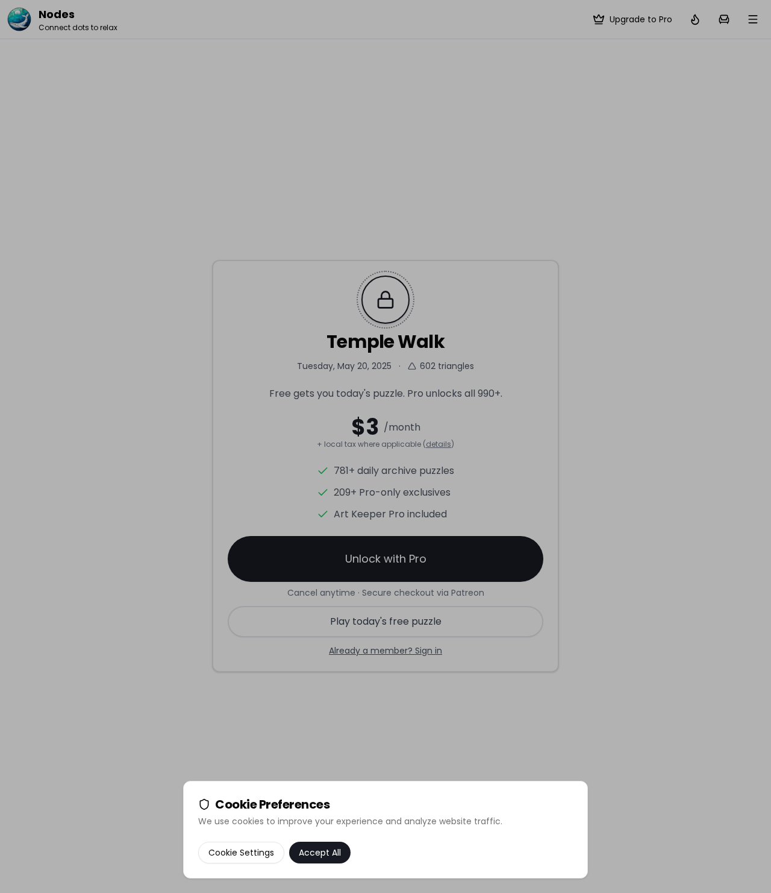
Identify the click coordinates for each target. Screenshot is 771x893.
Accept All (320, 853)
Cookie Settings (241, 853)
